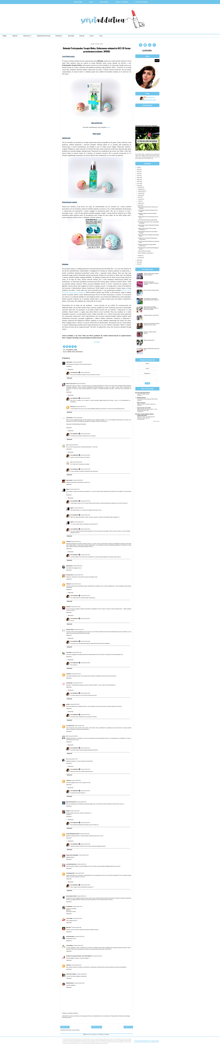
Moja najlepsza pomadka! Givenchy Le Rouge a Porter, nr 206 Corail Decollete (151, 308)
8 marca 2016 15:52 (74, 704)
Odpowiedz (69, 366)
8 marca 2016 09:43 (85, 433)
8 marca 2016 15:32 (85, 618)
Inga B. (68, 489)
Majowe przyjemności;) (149, 340)
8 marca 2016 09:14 (85, 372)
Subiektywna (69, 565)
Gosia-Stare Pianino (71, 974)
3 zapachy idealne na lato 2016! (151, 315)
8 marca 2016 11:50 (79, 522)
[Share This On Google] (75, 346)
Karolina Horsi (69, 575)
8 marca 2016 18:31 (76, 780)
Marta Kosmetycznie (71, 801)
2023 (138, 171)
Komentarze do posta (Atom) (72, 1030)
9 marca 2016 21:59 (79, 936)
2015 (138, 260)
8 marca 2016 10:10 (76, 541)
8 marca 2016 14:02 (76, 673)
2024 (138, 169)
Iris (67, 736)
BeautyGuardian (70, 936)
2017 (138, 183)
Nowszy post (65, 1027)
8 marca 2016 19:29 (84, 833)
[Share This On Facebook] (64, 346)
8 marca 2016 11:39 (75, 606)
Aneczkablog (69, 945)
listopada (140, 189)
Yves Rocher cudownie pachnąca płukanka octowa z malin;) (151, 324)
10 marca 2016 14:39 (78, 945)
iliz (67, 759)
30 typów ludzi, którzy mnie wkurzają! (146, 125)
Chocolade (69, 652)
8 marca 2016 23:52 (79, 873)
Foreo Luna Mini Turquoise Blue (151, 290)
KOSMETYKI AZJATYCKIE (43, 36)
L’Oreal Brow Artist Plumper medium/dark (147, 220)
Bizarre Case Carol (71, 383)
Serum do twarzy (79, 351)
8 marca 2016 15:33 (85, 662)
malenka (68, 606)
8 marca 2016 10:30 (85, 515)
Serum (73, 351)
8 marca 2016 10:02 (74, 489)
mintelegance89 (70, 873)
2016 (138, 185)
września (140, 193)
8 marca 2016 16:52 (73, 736)
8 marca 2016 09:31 (85, 398)
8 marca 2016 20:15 (85, 769)
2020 (138, 177)
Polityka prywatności (141, 2)
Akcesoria (71, 36)
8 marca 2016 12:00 (85, 529)
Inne (101, 36)
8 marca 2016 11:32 (76, 584)
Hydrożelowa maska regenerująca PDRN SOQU (147, 399)
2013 (138, 264)
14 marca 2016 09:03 (81, 974)
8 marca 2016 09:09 (77, 362)
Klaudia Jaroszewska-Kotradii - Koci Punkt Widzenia (79, 956)
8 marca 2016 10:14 (77, 565)
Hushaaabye (69, 683)
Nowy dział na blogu (71, 911)
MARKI (5, 36)
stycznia (140, 257)
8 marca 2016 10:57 (78, 575)
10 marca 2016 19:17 (97, 956)
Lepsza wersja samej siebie (144, 407)
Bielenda (69, 351)
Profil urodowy (104, 2)
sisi (67, 444)
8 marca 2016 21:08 (83, 855)
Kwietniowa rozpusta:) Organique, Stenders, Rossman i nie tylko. (151, 283)
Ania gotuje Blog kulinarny (143, 392)
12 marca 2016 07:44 (76, 965)
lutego (139, 255)
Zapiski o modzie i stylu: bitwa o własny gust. (146, 404)
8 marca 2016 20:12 (85, 822)
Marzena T (68, 927)
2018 (138, 181)
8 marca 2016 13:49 (76, 652)
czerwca (140, 199)
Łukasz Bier (69, 362)
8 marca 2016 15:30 (85, 469)
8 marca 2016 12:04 (79, 629)
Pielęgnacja (27, 36)
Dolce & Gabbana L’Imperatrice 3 (145, 253)
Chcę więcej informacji (142, 1041)
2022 (138, 173)
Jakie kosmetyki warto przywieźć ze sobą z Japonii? (151, 274)
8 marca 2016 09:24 (81, 383)
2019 (138, 179)
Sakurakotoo (69, 417)
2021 (138, 175)
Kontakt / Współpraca (122, 2)
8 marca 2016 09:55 (78, 480)
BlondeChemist (70, 983)
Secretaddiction (74, 372)
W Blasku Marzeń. (141, 397)
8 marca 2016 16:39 (79, 725)
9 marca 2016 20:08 (76, 927)
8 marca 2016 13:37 (77, 462)
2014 (138, 262)
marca (139, 205)
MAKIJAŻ (15, 36)
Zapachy (81, 36)
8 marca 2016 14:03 (77, 683)
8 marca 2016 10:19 (85, 501)
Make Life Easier (141, 402)
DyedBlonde (69, 906)
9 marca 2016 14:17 (77, 918)
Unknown (68, 541)
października (141, 191)
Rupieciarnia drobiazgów (72, 855)
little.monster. (69, 480)
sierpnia (140, 195)
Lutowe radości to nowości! (144, 251)
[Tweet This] (67, 346)
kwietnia (140, 203)
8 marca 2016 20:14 (85, 748)
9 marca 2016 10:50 (85, 885)
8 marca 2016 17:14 (81, 406)
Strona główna (78, 2)
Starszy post (128, 1027)
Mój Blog (68, 910)
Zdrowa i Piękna (70, 629)
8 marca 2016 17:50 (72, 759)
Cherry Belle (69, 918)
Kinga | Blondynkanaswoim (72, 833)
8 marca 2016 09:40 (73, 444)
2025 (138, 167)
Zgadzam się (154, 1041)
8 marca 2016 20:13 (85, 714)
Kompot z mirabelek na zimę (143, 394)
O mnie (91, 2)
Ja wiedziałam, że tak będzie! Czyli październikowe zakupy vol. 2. (151, 300)
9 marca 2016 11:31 (81, 896)
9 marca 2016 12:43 (77, 906)
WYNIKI (97, 342)
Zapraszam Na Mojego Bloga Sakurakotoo (76, 424)
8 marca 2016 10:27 (79, 508)
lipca (139, 197)
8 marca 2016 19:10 (75, 810)
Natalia (68, 810)
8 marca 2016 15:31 (85, 595)
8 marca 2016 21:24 (81, 864)
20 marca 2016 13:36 (79, 983)
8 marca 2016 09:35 (77, 417)
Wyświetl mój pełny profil (149, 100)
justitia (68, 704)
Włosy (92, 36)
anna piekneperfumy (71, 864)
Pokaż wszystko (156, 421)
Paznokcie (59, 36)
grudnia (140, 187)
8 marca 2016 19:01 (81, 801)
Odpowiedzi (70, 369)
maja (139, 201)
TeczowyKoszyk (70, 725)
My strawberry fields (71, 896)
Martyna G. (73, 406)
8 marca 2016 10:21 (85, 554)
